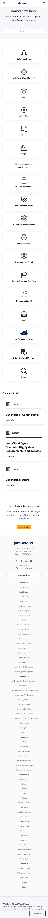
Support (23, 863)
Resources (23, 774)
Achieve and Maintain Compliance (24, 681)
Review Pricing (24, 575)
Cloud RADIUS (24, 601)
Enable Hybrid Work (24, 700)
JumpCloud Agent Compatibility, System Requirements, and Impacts (23, 447)
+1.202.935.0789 (28, 548)
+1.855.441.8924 (25, 551)
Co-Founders (24, 835)
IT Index (24, 798)
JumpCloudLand (24, 817)
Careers (24, 840)
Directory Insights (24, 615)
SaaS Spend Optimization (24, 653)
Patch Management (24, 634)
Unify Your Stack (24, 723)
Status (24, 887)
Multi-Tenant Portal (24, 746)
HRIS (24, 620)
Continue (37, 914)
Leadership (24, 831)
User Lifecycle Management (24, 671)
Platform (23, 582)
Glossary (24, 882)
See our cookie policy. (36, 909)
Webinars (24, 788)
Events (24, 784)
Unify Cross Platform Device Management (24, 718)
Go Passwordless (24, 704)
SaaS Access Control (24, 643)
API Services (24, 587)
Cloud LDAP (24, 596)
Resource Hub (24, 779)
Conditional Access (24, 606)
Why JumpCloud (24, 728)
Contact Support (24, 868)
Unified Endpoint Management (24, 667)
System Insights (24, 662)
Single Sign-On (24, 657)
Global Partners (24, 756)
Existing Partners (24, 751)
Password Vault (24, 629)
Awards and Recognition (24, 849)
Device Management (24, 611)
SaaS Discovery (24, 648)
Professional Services (24, 873)
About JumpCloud (24, 826)
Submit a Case (24, 527)
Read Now (10, 420)
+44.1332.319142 (25, 554)
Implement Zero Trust (24, 709)
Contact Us (24, 859)
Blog (24, 793)
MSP (24, 742)
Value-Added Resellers (24, 770)
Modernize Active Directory (24, 714)
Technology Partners (24, 760)
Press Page (24, 845)
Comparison (24, 732)
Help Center (24, 877)
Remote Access (24, 639)
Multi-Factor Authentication (24, 625)
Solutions (22, 676)
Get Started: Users (17, 479)
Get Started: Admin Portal (22, 414)
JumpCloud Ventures (24, 854)
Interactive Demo (24, 803)
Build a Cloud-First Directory (24, 695)
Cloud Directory (24, 592)
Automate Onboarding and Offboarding (24, 690)
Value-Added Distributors (24, 765)
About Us (22, 821)
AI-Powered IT (24, 685)
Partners (23, 737)
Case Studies (24, 807)
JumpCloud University (24, 812)
